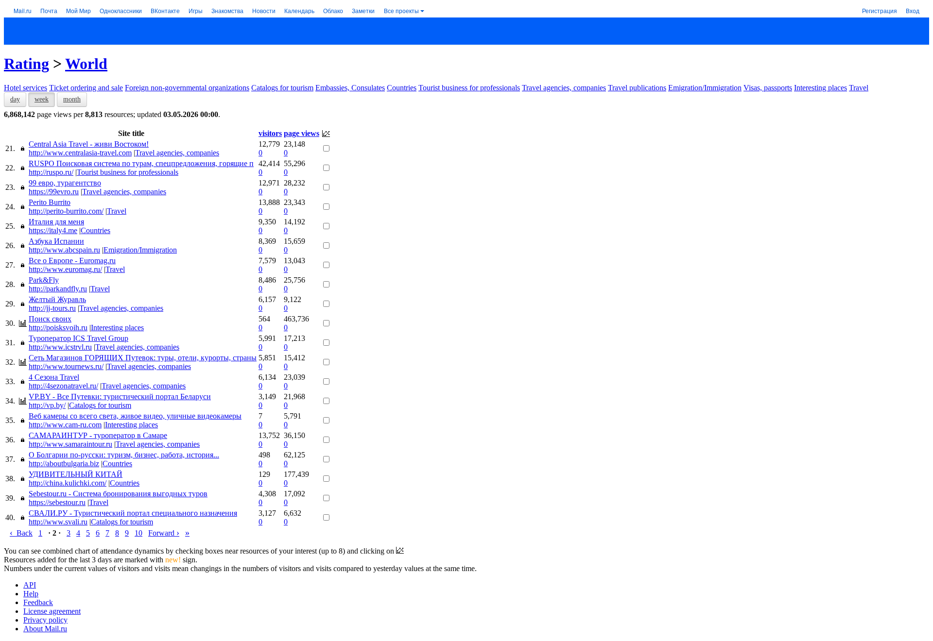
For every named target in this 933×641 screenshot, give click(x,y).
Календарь (299, 10)
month (72, 99)
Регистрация (879, 10)
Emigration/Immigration (705, 88)
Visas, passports (767, 88)
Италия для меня (56, 222)
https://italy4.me (53, 230)
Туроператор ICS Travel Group (78, 338)
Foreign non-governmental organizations (187, 88)
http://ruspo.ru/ (51, 172)
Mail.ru (23, 10)
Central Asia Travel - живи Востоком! (89, 144)
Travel (858, 88)
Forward (163, 533)
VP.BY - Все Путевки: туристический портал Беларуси (120, 396)
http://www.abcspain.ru (64, 250)
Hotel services (25, 88)
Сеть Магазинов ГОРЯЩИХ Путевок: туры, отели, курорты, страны (143, 358)
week (42, 99)
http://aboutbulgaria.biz (64, 463)
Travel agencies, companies (564, 88)
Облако (333, 10)
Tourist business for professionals (469, 88)
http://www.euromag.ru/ (65, 269)
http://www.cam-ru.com (65, 425)
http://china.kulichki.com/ (67, 483)
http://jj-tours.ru (52, 308)
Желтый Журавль (57, 299)
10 (138, 533)
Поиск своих (50, 319)
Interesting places (820, 88)
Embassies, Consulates (350, 88)
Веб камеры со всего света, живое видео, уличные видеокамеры (135, 416)
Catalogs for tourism (282, 88)
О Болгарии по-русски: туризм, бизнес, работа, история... (124, 455)
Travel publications (637, 88)
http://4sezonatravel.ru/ (63, 386)
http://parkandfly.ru (58, 289)
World (86, 63)
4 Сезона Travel (54, 377)
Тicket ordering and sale (86, 88)
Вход (912, 10)
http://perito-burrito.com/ (66, 211)
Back (21, 533)
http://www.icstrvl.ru (60, 347)
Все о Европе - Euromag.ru (72, 260)
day (15, 99)
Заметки (363, 10)
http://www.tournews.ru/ (66, 366)
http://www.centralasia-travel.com (80, 153)
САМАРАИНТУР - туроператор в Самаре (98, 435)
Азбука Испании (56, 241)
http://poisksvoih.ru (58, 327)
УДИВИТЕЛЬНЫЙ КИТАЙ (75, 474)
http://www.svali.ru (58, 522)
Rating (26, 63)
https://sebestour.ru (57, 502)
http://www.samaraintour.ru (70, 444)
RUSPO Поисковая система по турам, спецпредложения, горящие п (141, 163)
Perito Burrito (49, 202)
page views (301, 133)
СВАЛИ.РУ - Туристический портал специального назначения (133, 513)
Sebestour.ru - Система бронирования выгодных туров (118, 493)
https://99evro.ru (54, 191)
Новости (264, 10)
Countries (401, 88)
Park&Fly (44, 280)
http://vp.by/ (47, 405)
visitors (270, 133)
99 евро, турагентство (65, 183)
